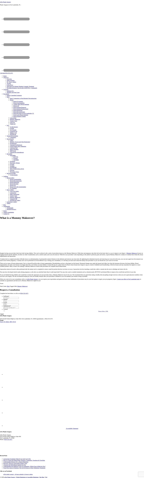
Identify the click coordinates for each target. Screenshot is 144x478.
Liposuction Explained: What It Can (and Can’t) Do (17, 459)
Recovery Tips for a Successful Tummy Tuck (15, 463)
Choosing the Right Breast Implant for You (14, 465)
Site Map (41, 477)
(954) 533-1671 (24, 293)
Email (5, 302)
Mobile (5, 299)
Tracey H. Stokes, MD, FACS (8, 321)
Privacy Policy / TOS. (103, 311)
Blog (8, 286)
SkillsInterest (7, 306)
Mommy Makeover (132, 253)
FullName (6, 296)
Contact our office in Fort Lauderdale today (128, 279)
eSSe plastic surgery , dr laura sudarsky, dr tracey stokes (18, 474)
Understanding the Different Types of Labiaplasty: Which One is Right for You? (24, 466)
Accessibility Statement (72, 428)
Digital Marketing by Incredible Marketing (27, 477)
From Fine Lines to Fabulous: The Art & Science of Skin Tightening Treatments (24, 468)
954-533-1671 (6, 73)
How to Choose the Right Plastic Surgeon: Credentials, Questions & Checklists (24, 460)
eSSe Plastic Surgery (5, 2)
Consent (5, 309)
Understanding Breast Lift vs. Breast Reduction (15, 462)
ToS (46, 477)
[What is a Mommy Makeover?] (28, 250)
